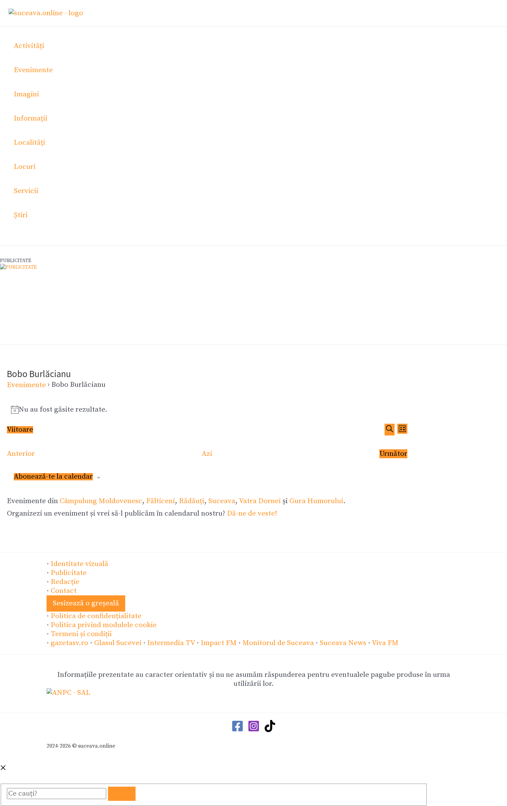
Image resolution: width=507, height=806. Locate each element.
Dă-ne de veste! (252, 513)
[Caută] (122, 794)
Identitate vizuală (79, 563)
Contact (64, 590)
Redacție (65, 581)
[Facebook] (237, 730)
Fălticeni (160, 501)
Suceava (221, 501)
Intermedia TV (171, 643)
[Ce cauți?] (57, 793)
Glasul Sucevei (117, 643)
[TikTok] (270, 730)
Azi (207, 453)
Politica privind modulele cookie (104, 625)
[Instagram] (254, 730)
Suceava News (343, 643)
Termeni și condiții (81, 634)
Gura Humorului (316, 501)
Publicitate (69, 572)
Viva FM (385, 643)
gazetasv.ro (69, 643)
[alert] (207, 409)
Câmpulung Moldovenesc (101, 501)
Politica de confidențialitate (96, 616)
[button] (86, 603)
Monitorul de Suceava (278, 643)
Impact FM (219, 643)
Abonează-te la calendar (53, 476)
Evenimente (26, 385)
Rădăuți (191, 501)
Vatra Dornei (260, 501)
